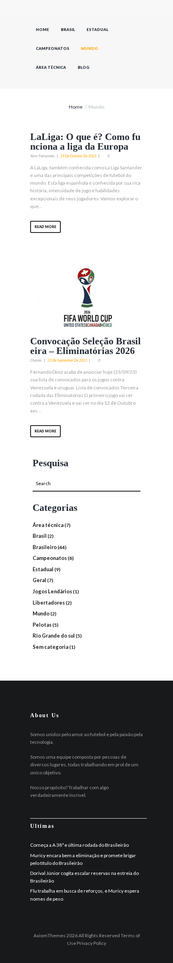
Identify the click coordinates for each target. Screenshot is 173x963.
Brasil (68, 29)
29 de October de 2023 (78, 156)
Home (42, 29)
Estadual (97, 29)
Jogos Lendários (52, 591)
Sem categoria (50, 647)
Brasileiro (45, 547)
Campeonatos (52, 48)
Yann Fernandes (42, 156)
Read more (45, 226)
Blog (83, 67)
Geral (39, 580)
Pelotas (42, 624)
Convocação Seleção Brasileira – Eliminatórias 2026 (85, 346)
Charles (36, 360)
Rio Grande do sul (54, 635)
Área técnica (51, 67)
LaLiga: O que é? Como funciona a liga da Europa (85, 142)
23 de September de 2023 (67, 360)
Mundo (89, 48)
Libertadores (49, 602)
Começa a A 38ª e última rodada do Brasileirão (79, 845)
